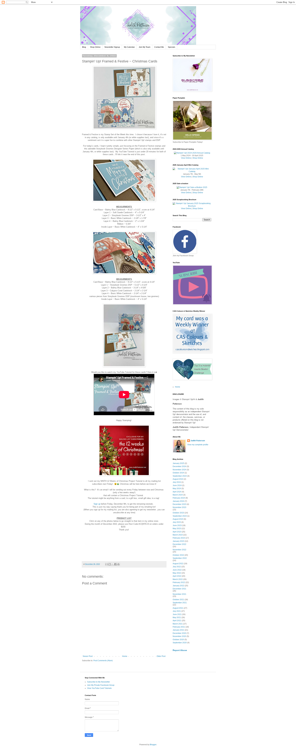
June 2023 (177, 525)
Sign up (97, 504)
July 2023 (177, 522)
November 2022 (179, 550)
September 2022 (180, 558)
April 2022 (177, 576)
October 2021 (178, 599)
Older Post (161, 656)
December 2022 (179, 544)
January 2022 (178, 586)
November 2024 (179, 470)
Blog (84, 47)
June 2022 (177, 570)
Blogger (153, 745)
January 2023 (178, 541)
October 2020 (178, 639)
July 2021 (177, 611)
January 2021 (178, 630)
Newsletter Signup (112, 47)
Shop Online (95, 47)
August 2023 (178, 519)
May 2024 (177, 488)
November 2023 (179, 507)
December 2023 (179, 504)
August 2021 (178, 608)
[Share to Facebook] (115, 564)
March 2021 (178, 624)
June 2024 (177, 485)
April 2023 (177, 532)
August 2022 (178, 563)
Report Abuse (180, 650)
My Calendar (129, 47)
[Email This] (106, 564)
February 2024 (179, 498)
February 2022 (179, 582)
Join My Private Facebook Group (100, 685)
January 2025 (178, 463)
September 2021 (180, 603)
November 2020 (179, 636)
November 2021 (179, 594)
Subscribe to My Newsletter (98, 682)
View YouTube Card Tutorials (99, 688)
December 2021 (179, 589)
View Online (186, 158)
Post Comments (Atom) (103, 660)
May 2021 (177, 617)
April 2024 (177, 492)
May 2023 (177, 528)
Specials (171, 47)
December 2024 (179, 466)
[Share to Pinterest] (118, 564)
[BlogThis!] (109, 564)
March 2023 (178, 535)
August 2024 (178, 479)
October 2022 (178, 555)
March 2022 (178, 579)
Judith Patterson (197, 441)
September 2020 (180, 643)
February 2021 (179, 627)
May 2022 (177, 573)
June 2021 (177, 614)
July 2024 (177, 482)
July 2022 (177, 567)
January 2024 (178, 501)
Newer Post (87, 656)
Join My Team (144, 47)
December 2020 (179, 633)
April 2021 (177, 620)
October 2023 (178, 513)
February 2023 (179, 538)
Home (124, 656)
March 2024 (178, 495)
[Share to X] (112, 564)
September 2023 (180, 516)
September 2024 (180, 476)
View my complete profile (197, 445)
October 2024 (178, 473)
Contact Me (159, 47)
